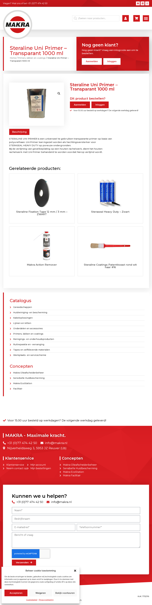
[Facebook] (138, 3)
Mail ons (16, 3)
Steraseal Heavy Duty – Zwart (110, 211)
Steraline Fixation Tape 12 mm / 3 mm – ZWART (41, 213)
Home (13, 58)
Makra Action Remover (42, 264)
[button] (75, 570)
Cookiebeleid (31, 600)
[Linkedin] (142, 3)
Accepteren (16, 593)
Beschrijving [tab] (19, 131)
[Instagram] (147, 3)
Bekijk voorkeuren (65, 593)
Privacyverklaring (46, 600)
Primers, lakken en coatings (32, 58)
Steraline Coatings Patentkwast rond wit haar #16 (110, 266)
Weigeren (40, 593)
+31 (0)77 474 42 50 (37, 3)
